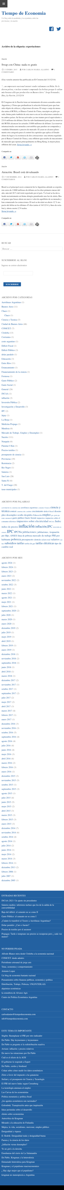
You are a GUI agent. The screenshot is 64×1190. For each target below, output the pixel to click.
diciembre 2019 (8, 628)
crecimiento (37, 511)
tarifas (20, 543)
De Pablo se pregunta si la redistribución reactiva (23, 1044)
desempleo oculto (14, 514)
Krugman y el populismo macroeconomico (20, 1166)
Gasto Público (8, 380)
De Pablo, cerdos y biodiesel (14, 1066)
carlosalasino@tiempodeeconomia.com (19, 1014)
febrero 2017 (7, 715)
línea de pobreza (25, 535)
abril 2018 (6, 671)
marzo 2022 (7, 593)
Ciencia (47, 508)
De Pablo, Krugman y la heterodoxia (18, 1157)
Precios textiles (8, 450)
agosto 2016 (7, 741)
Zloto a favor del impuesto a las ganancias (20, 1074)
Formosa (5, 376)
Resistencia (6, 463)
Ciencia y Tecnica (9, 319)
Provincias (6, 458)
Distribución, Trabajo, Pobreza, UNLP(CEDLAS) (24, 984)
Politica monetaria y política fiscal (17, 1096)
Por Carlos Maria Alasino (35, 69)
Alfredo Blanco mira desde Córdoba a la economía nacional (28, 953)
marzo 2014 (7, 858)
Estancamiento (8, 367)
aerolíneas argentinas (29, 507)
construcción (21, 511)
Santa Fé (5, 480)
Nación (4, 59)
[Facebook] (52, 29)
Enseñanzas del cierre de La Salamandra (19, 1153)
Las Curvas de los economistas (15, 1092)
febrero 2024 (7, 567)
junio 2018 (6, 667)
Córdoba (5, 332)
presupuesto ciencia (31, 539)
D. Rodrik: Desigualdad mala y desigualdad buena (24, 1135)
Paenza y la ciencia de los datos (15, 1140)
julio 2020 (6, 614)
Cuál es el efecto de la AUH (14, 1057)
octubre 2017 (7, 688)
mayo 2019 (6, 636)
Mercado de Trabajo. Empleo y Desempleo (20, 432)
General (5, 389)
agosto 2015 (7, 793)
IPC (3, 411)
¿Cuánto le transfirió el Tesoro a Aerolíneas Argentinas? (26, 920)
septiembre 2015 (9, 788)
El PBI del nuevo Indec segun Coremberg (20, 1083)
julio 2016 (6, 745)
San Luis (5, 476)
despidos (28, 514)
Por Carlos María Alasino (39, 177)
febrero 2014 (7, 862)
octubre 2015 (7, 784)
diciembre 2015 (8, 775)
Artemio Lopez (8, 971)
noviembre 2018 (9, 658)
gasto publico (18, 517)
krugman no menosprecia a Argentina (18, 1174)
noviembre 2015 (9, 780)
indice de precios (10, 526)
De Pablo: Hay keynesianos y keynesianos (20, 1040)
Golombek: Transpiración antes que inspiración (22, 1105)
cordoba (28, 511)
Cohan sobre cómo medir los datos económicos (22, 1070)
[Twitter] (59, 29)
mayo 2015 (6, 806)
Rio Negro (6, 467)
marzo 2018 (7, 675)
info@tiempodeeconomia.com (15, 1018)
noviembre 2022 (9, 580)
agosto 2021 (7, 597)
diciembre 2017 (8, 680)
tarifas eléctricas (45, 543)
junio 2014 (6, 849)
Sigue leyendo (24, 144)
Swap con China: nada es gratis (19, 64)
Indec (58, 521)
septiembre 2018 (9, 662)
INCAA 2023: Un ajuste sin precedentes (19, 900)
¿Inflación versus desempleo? (14, 1144)
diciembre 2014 (8, 828)
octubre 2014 (7, 836)
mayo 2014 (6, 854)
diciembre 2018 (8, 654)
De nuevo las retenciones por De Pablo (19, 1053)
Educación (6, 358)
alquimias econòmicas (11, 988)
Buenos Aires (7, 306)
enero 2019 (6, 649)
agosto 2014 (7, 841)
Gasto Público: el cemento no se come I (19, 916)
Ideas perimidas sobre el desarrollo (17, 1109)
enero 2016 (6, 771)
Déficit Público (8, 350)
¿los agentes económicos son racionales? (19, 1100)
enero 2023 (6, 575)
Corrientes (6, 337)
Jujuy (4, 415)
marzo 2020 (7, 619)
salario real (45, 539)
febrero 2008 (7, 871)
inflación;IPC (44, 526)
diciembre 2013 (8, 867)
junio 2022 (6, 588)
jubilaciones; (30, 532)
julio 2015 (6, 797)
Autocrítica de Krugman (12, 1118)
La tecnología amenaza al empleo (16, 1087)
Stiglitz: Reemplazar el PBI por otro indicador (22, 1035)
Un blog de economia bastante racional (19, 975)
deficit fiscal (49, 511)
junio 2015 (6, 802)
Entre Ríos (6, 363)
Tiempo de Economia (17, 12)
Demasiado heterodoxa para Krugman (18, 1161)
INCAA (5, 393)
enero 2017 (6, 719)
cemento (41, 508)
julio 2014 (6, 845)
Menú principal (3, 3)
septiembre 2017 (9, 693)
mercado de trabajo (42, 535)
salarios (55, 539)
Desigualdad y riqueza (11, 1131)
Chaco (4, 310)
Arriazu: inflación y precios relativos (18, 1048)
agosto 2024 (7, 562)
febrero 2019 (7, 645)
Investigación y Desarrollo (13, 406)
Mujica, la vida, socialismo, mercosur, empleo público (25, 1127)
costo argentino (8, 341)
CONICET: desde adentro (13, 958)
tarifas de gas (30, 543)
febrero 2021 (7, 606)
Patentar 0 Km (8, 445)
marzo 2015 (7, 815)
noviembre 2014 (9, 832)
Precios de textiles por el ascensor (16, 929)
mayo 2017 (6, 701)
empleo (46, 515)
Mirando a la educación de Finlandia (18, 1122)
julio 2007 (6, 875)
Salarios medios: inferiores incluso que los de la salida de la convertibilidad (28, 906)
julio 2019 (6, 632)
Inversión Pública (9, 402)
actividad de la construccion (11, 508)
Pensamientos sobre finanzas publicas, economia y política (27, 979)
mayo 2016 (6, 754)
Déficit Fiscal (7, 345)
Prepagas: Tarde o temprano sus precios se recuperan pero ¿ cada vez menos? (32, 935)
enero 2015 (6, 823)
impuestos (41, 518)
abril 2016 (6, 758)
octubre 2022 (7, 584)
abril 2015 (6, 810)
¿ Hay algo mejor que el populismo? (17, 1170)
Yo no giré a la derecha (12, 1148)
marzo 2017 (7, 710)
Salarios (5, 471)
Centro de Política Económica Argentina (19, 997)
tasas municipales (9, 489)
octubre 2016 (7, 732)
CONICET (6, 328)
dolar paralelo (8, 354)
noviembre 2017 (9, 684)
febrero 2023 (7, 571)
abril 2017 (6, 706)
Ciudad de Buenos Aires (12, 324)
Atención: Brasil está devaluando (20, 172)
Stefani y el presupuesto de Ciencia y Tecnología (23, 1079)
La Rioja (5, 419)
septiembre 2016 (9, 736)
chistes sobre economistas (13, 1113)
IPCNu (18, 532)
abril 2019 (6, 641)
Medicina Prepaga (9, 424)
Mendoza (5, 428)
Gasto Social (7, 384)
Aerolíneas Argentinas (11, 302)
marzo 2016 (7, 762)
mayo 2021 (6, 601)
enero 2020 (6, 623)
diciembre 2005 (8, 880)
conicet (13, 511)
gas (52, 515)
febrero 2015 (7, 819)
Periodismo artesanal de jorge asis (16, 962)
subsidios (10, 543)
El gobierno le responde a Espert (16, 1061)
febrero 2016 (7, 767)
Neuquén (5, 441)
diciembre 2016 (8, 723)
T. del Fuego (7, 484)
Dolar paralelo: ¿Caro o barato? (15, 925)
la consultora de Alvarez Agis (14, 992)
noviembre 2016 (9, 728)
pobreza (16, 539)
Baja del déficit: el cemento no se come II (20, 912)
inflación (5, 397)
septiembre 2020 (9, 610)
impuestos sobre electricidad (32, 521)
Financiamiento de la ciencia (14, 371)
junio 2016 (6, 749)
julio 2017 (6, 697)
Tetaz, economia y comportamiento (17, 966)
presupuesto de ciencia (11, 454)
